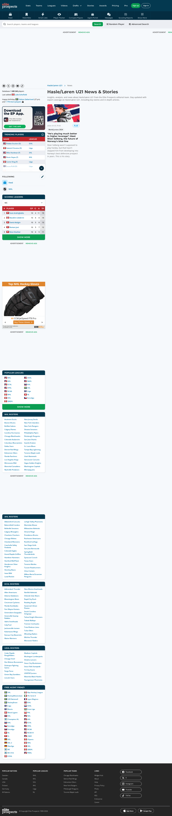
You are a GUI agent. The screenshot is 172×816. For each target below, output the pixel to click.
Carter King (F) (12, 162)
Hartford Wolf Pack (11, 561)
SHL (30, 153)
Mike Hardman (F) (13, 153)
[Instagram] (13, 86)
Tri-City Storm (29, 670)
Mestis (10, 709)
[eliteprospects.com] (9, 5)
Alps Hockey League (35, 692)
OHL (9, 398)
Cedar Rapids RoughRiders (9, 654)
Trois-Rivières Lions (31, 627)
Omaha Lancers (30, 660)
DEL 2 (10, 743)
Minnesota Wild (10, 463)
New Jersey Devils (31, 419)
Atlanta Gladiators (11, 596)
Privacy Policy (99, 785)
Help (96, 782)
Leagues (51, 5)
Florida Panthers (10, 456)
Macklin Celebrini (17, 218)
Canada (4, 779)
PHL (28, 712)
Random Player (116, 24)
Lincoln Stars (9, 678)
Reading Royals (30, 602)
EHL (9, 716)
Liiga (31, 148)
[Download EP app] (23, 118)
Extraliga (30, 398)
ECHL (10, 384)
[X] (8, 86)
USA (3, 782)
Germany (5, 789)
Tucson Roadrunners (32, 567)
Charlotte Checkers (11, 535)
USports (30, 739)
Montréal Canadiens (12, 466)
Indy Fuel (7, 625)
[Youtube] (17, 86)
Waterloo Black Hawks (32, 676)
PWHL (29, 753)
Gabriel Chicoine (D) (14, 148)
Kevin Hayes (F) (12, 157)
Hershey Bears (10, 570)
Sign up (136, 6)
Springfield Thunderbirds (29, 553)
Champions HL (13, 719)
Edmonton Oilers (10, 453)
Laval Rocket (9, 576)
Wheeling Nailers (30, 634)
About (96, 779)
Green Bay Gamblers (12, 674)
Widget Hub (98, 775)
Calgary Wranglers (11, 532)
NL (28, 394)
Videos (64, 5)
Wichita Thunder (30, 637)
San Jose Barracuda (31, 548)
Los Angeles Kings (11, 460)
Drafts (76, 5)
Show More (23, 237)
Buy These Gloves (22, 322)
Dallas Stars (9, 446)
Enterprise (98, 799)
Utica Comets (29, 571)
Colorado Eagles (10, 551)
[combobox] (52, 24)
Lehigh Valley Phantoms (33, 522)
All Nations (6, 792)
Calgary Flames (10, 429)
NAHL (29, 381)
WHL (9, 394)
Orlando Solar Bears (32, 596)
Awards (103, 5)
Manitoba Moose (30, 525)
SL (8, 736)
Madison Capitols (30, 653)
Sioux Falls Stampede (32, 666)
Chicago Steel (9, 659)
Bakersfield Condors (12, 525)
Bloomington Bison (11, 599)
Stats (28, 5)
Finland (4, 785)
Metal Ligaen (13, 712)
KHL (30, 157)
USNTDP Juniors (30, 673)
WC (9, 749)
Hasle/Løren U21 (54, 85)
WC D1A (11, 753)
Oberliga (11, 746)
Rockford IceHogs (31, 542)
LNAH (29, 736)
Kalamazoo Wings (11, 631)
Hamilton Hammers (11, 557)
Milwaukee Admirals (32, 528)
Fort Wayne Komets (11, 609)
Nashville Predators (11, 470)
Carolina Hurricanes (12, 433)
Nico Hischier (15, 232)
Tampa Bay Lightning (32, 449)
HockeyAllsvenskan (15, 696)
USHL (29, 378)
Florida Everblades (11, 606)
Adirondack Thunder (12, 589)
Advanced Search (140, 24)
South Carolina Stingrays (30, 612)
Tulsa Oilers (28, 630)
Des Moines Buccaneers (13, 662)
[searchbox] (52, 24)
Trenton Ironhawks (31, 624)
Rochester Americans (32, 538)
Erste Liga (31, 709)
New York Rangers (31, 426)
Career (96, 802)
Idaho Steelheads (11, 621)
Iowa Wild (8, 573)
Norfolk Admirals (30, 592)
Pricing (115, 5)
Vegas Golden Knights (32, 463)
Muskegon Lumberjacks (33, 656)
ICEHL (10, 756)
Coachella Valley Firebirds (10, 546)
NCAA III (30, 733)
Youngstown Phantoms (33, 680)
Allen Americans (10, 592)
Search (97, 24)
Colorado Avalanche (12, 439)
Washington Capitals (32, 466)
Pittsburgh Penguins (32, 436)
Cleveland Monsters (12, 542)
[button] (142, 15)
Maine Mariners (10, 638)
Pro (126, 5)
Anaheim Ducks (10, 419)
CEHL (29, 706)
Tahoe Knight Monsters (33, 617)
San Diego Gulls (30, 545)
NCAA (10, 391)
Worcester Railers (31, 640)
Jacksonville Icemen (12, 628)
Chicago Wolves (10, 538)
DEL (9, 739)
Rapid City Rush (30, 599)
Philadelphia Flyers (31, 433)
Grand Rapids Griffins (12, 554)
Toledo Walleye (30, 620)
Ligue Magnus (32, 699)
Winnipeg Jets (29, 470)
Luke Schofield (21, 94)
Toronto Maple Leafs (32, 453)
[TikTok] (22, 86)
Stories (90, 5)
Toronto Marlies (30, 564)
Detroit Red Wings (11, 449)
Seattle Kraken (30, 443)
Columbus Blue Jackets (13, 443)
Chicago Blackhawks (12, 436)
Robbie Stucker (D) (13, 143)
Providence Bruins (31, 535)
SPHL (10, 388)
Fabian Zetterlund (26, 99)
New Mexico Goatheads (33, 589)
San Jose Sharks (30, 439)
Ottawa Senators (30, 429)
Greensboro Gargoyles (13, 612)
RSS (95, 795)
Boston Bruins (9, 423)
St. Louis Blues (29, 446)
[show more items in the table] (41, 168)
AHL (9, 381)
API (95, 792)
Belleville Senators (11, 528)
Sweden (5, 775)
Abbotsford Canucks (12, 522)
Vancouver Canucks (32, 460)
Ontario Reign (29, 532)
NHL (9, 378)
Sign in (146, 6)
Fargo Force (8, 671)
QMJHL (10, 401)
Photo (96, 789)
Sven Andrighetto (17, 213)
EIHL (31, 143)
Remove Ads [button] (84, 32)
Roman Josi (14, 227)
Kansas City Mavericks (13, 635)
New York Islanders (31, 423)
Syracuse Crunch (30, 557)
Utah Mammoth (30, 456)
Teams (39, 5)
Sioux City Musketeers (33, 663)
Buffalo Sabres (10, 426)
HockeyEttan (12, 702)
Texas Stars (28, 561)
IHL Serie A (31, 696)
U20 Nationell (13, 699)
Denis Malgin (15, 222)
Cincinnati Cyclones (12, 602)
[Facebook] (4, 86)
